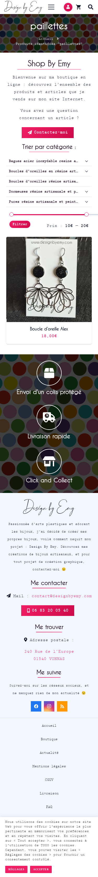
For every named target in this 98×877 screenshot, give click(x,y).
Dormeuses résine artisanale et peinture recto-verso (50, 191)
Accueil (46, 39)
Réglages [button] (16, 869)
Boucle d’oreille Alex (49, 328)
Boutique (49, 739)
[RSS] (62, 706)
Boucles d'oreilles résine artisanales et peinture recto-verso (50, 181)
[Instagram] (49, 706)
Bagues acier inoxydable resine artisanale (50, 161)
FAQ (49, 807)
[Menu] (51, 7)
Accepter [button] (41, 869)
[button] (90, 7)
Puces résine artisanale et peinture (45, 202)
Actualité (49, 753)
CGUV (49, 780)
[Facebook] (36, 706)
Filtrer (20, 224)
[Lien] (23, 7)
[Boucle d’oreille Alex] (49, 240)
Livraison (49, 793)
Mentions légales (49, 766)
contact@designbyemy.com (62, 596)
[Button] (68, 7)
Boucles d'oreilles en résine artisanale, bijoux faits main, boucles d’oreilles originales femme (50, 171)
